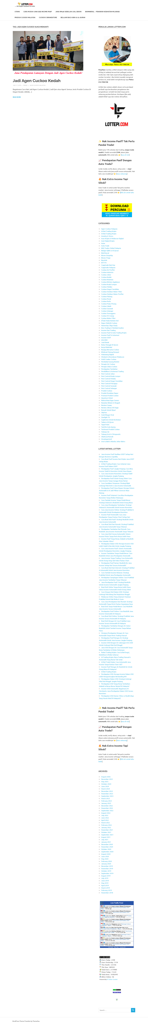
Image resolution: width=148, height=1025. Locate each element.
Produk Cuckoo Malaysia (25, 17)
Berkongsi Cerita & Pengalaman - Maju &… (111, 928)
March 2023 (105, 798)
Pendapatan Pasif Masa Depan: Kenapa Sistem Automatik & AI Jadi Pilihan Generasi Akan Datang (116, 490)
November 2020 (107, 847)
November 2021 (107, 830)
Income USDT (106, 337)
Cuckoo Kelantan (107, 279)
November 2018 (107, 893)
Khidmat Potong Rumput (110, 352)
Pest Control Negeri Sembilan (112, 381)
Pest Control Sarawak (108, 386)
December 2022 (107, 806)
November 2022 (107, 808)
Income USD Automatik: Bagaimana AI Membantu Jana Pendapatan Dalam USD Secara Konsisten (116, 691)
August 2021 (105, 837)
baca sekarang (122, 174)
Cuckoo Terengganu (108, 313)
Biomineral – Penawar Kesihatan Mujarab (102, 12)
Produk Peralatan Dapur (109, 393)
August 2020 (105, 854)
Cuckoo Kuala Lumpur (109, 284)
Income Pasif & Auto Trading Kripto (113, 333)
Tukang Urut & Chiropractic (111, 434)
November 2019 (107, 868)
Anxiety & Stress (107, 236)
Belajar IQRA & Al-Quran (110, 250)
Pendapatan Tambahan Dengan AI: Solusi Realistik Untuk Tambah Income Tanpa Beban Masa (115, 628)
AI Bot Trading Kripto (108, 231)
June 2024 (105, 786)
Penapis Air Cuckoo (108, 364)
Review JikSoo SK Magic (110, 408)
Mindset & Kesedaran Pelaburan (112, 357)
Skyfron (104, 412)
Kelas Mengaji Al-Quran (109, 345)
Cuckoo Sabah (106, 306)
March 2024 (105, 789)
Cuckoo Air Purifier (108, 270)
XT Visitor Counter (112, 979)
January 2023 (106, 803)
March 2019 (105, 888)
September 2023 (107, 796)
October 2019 (106, 871)
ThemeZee (36, 1021)
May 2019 (104, 883)
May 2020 (104, 859)
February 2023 (106, 801)
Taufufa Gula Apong (108, 427)
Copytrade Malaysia (108, 267)
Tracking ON (122, 947)
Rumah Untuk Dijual (108, 410)
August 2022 (105, 813)
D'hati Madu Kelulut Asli (110, 321)
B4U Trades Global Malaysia (111, 248)
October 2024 (106, 784)
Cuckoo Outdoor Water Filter (111, 292)
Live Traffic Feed (117, 903)
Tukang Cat (105, 432)
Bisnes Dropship (107, 255)
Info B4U (104, 340)
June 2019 (105, 881)
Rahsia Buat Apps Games (110, 400)
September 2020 (107, 852)
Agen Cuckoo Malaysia (38, 85)
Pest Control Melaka (108, 379)
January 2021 (106, 842)
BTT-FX (103, 263)
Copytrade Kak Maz (108, 265)
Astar (103, 243)
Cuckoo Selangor (107, 311)
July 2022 (104, 815)
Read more (17, 97)
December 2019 (107, 866)
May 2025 (104, 781)
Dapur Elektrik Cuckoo (109, 323)
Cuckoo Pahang (106, 296)
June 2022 (105, 818)
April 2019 (105, 885)
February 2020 (106, 861)
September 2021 (107, 835)
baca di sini (125, 155)
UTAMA (17, 12)
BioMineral (105, 253)
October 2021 (106, 832)
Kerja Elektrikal (106, 347)
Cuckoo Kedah (106, 277)
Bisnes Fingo (105, 258)
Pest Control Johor (108, 374)
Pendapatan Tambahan (109, 369)
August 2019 (105, 876)
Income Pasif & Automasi (110, 335)
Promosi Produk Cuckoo (109, 395)
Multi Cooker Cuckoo (108, 359)
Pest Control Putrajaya (109, 383)
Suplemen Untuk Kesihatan (111, 420)
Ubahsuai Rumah (107, 437)
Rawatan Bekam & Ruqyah (110, 403)
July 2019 (104, 878)
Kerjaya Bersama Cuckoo (110, 350)
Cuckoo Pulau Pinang (108, 304)
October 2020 (106, 849)
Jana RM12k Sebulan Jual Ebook (68, 12)
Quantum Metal (107, 398)
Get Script (110, 947)
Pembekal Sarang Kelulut (110, 362)
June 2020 (105, 856)
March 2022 (105, 823)
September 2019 (107, 873)
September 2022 (107, 810)
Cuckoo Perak (106, 299)
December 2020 (107, 844)
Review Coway (106, 405)
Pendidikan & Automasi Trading (112, 371)
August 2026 (105, 777)
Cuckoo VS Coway (107, 316)
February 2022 (106, 825)
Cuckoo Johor (106, 275)
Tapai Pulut (105, 424)
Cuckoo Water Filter (108, 318)
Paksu (25, 85)
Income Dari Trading (108, 330)
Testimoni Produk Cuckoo (110, 429)
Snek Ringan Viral (107, 415)
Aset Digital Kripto (107, 241)
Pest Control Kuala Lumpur (110, 376)
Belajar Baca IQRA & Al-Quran (73, 17)
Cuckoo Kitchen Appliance (110, 282)
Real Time (116, 947)
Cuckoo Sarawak (107, 308)
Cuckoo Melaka (106, 287)
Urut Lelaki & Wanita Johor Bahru (113, 441)
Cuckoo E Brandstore (48, 17)
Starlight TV (105, 417)
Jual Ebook (105, 342)
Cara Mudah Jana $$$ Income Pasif (37, 12)
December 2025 (107, 779)
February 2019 (106, 890)
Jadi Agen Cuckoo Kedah (37, 80)
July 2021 (104, 839)
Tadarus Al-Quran (107, 422)
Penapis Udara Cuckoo (109, 366)
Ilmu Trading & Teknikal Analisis (112, 328)
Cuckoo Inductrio (107, 272)
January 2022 (106, 827)
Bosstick (104, 260)
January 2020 (106, 864)
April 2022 (105, 820)
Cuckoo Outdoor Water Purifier (112, 294)
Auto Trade (105, 246)
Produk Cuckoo (106, 391)
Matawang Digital (107, 354)
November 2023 (107, 794)
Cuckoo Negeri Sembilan (110, 289)
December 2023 (107, 791)
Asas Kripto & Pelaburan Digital (112, 238)
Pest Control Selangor (109, 388)
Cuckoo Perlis (106, 301)
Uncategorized (106, 439)
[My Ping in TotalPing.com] (117, 992)
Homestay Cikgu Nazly (109, 325)
